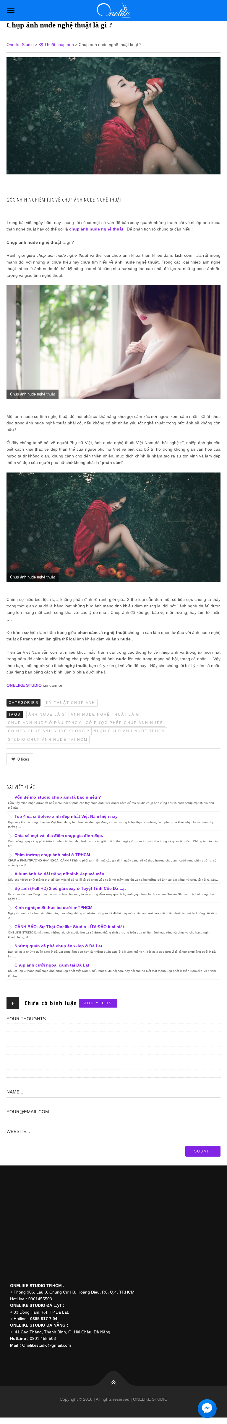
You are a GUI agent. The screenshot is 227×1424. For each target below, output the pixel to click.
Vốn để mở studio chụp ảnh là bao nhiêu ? (57, 797)
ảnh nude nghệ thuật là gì (106, 714)
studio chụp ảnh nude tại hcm (47, 740)
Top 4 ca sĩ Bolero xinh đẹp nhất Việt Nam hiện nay (66, 816)
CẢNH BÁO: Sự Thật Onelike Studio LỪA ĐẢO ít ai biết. (69, 926)
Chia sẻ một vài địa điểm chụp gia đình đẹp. (58, 835)
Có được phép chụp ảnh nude (124, 723)
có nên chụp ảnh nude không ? (49, 731)
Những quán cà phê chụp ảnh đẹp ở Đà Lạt (58, 946)
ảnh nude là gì (47, 714)
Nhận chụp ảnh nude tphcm (129, 731)
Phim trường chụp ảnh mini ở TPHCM (52, 854)
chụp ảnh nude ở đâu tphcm (45, 723)
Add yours (98, 1003)
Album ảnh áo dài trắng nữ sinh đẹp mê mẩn (59, 874)
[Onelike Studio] (113, 10)
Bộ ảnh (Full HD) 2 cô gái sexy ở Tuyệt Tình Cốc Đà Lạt (70, 888)
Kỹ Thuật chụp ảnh (70, 703)
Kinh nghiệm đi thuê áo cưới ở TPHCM (53, 907)
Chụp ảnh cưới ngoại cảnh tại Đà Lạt (51, 965)
